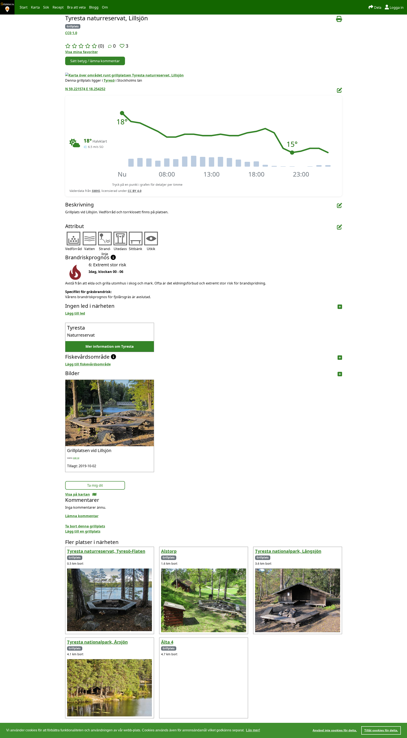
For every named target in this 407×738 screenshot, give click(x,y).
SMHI (96, 191)
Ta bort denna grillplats (85, 526)
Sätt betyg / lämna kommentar (95, 61)
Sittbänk (135, 248)
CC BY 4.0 (134, 191)
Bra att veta (76, 7)
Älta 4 (167, 642)
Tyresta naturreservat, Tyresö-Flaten (106, 551)
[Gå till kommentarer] (110, 46)
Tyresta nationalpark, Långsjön (288, 551)
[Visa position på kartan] (94, 494)
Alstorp (169, 551)
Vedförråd (73, 248)
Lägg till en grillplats (82, 531)
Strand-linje (105, 251)
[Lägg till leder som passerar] (340, 307)
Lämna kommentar (81, 516)
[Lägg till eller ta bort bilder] (340, 374)
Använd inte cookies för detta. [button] (335, 730)
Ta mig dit (95, 485)
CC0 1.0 (71, 33)
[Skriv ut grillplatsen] (339, 19)
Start (24, 7)
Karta (35, 7)
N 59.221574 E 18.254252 (85, 89)
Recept (58, 7)
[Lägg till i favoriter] (123, 46)
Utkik (151, 248)
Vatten (89, 248)
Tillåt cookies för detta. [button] (381, 730)
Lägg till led (75, 313)
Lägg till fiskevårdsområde (88, 364)
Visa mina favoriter (81, 52)
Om (105, 7)
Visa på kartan (77, 494)
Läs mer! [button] (253, 730)
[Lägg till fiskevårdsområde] (340, 358)
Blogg (93, 7)
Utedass (120, 248)
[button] (122, 113)
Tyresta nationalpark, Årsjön (97, 642)
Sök (46, 7)
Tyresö (109, 80)
